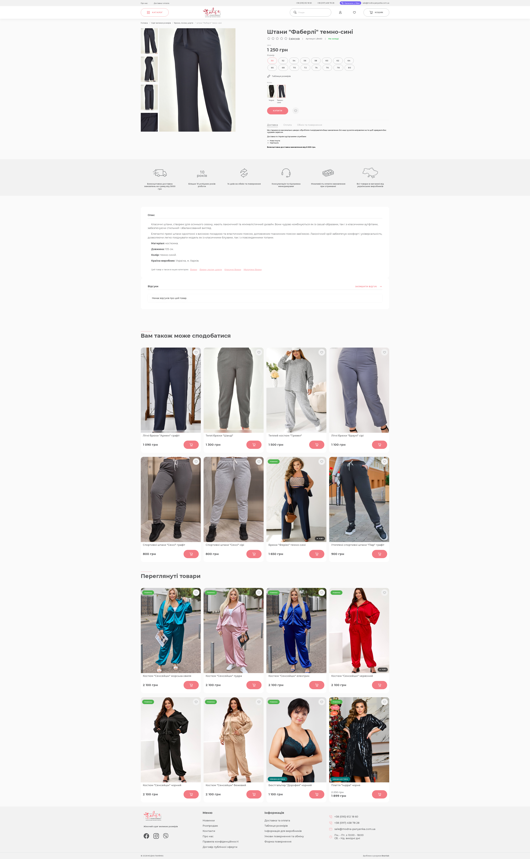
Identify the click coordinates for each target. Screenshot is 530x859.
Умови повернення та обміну (284, 836)
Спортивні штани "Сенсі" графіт (164, 544)
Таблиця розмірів (276, 825)
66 (272, 67)
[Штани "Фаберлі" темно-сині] (197, 131)
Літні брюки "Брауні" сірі (347, 435)
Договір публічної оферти (220, 847)
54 (294, 60)
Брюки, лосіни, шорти (211, 269)
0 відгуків (294, 38)
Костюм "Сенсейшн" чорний (162, 785)
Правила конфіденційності (221, 841)
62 (337, 60)
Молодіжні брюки (253, 269)
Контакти (209, 831)
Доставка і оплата (161, 3)
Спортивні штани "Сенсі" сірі (225, 544)
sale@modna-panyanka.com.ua (376, 3)
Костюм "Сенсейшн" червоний (352, 675)
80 (349, 67)
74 (316, 67)
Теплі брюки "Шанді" (219, 435)
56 (305, 60)
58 (316, 60)
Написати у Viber (352, 3)
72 (305, 67)
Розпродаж (210, 825)
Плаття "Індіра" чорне (345, 785)
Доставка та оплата (277, 820)
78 (338, 67)
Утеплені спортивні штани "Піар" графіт (357, 544)
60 (326, 60)
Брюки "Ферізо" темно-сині (287, 544)
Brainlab (385, 856)
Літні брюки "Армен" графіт (161, 435)
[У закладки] (295, 110)
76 (327, 67)
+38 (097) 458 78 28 (325, 3)
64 (349, 60)
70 (294, 67)
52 (283, 60)
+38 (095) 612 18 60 (304, 3)
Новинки (209, 820)
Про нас (144, 3)
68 (283, 67)
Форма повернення (277, 841)
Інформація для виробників (283, 831)
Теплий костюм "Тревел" (285, 435)
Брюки (193, 269)
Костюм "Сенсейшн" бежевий (226, 785)
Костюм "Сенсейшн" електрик (288, 675)
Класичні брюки (232, 269)
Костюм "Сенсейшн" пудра (224, 675)
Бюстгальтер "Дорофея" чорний (290, 785)
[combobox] (314, 12)
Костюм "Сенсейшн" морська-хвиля (167, 675)
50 (272, 60)
